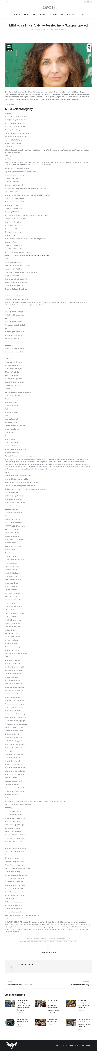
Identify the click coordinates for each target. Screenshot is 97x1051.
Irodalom (9, 47)
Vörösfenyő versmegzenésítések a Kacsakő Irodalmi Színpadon (84, 1004)
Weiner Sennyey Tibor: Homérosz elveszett (22, 1022)
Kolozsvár (59, 941)
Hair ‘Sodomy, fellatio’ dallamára (37, 255)
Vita (75, 941)
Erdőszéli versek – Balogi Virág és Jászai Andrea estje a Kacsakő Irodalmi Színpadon (23, 1005)
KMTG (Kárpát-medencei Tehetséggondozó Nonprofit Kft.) (41, 941)
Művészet (9, 50)
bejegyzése (55, 938)
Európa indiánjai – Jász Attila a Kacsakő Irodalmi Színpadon (84, 1023)
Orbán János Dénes (67, 941)
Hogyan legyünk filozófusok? (52, 1021)
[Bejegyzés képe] (10, 1003)
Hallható (9, 45)
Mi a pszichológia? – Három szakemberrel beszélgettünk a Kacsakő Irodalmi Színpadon (53, 1006)
